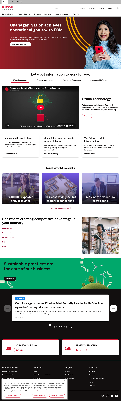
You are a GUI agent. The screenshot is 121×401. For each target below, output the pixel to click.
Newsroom (92, 375)
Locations (92, 8)
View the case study (51, 154)
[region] (35, 389)
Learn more (10, 279)
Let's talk (19, 350)
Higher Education (8, 237)
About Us (76, 14)
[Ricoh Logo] (8, 8)
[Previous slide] (7, 308)
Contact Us (92, 386)
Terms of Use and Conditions (41, 375)
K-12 (4, 242)
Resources (47, 14)
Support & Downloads (62, 14)
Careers (101, 8)
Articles (67, 371)
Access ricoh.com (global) (96, 378)
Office (5, 2)
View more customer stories (59, 208)
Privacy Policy (40, 391)
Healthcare (6, 233)
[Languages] (117, 8)
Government (7, 228)
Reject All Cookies (39, 395)
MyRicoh (110, 8)
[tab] (50, 325)
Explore (87, 116)
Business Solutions (8, 14)
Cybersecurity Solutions (9, 371)
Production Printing (16, 2)
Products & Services (24, 14)
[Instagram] (107, 396)
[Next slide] (113, 308)
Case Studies (69, 375)
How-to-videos (69, 378)
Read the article (89, 154)
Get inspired (80, 350)
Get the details (10, 154)
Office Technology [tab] (20, 80)
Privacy (35, 371)
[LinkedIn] (116, 396)
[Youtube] (103, 396)
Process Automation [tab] (45, 80)
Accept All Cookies (57, 395)
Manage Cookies (12, 395)
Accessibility (36, 378)
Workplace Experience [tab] (72, 80)
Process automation (8, 375)
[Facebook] (112, 396)
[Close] (65, 381)
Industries (37, 14)
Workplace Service (8, 378)
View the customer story (20, 44)
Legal (4, 246)
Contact (82, 8)
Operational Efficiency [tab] (99, 80)
